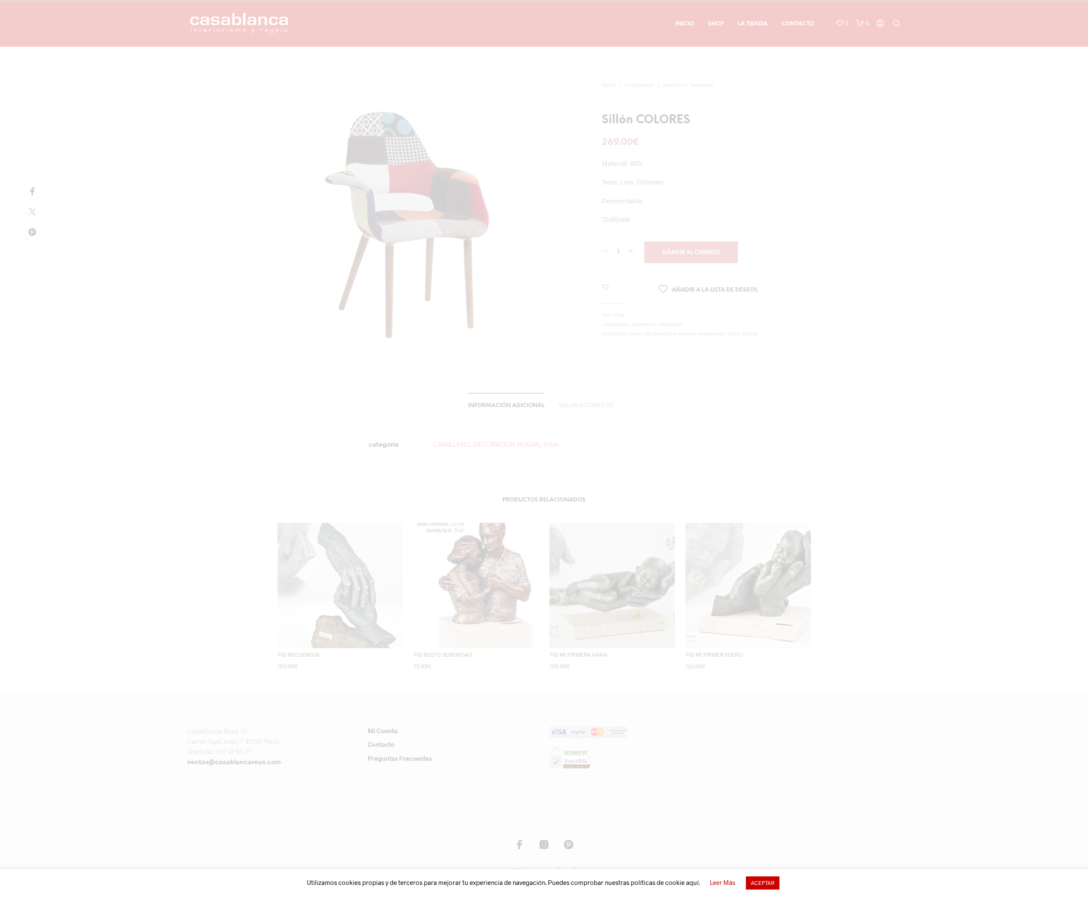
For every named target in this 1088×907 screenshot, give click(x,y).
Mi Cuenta (382, 730)
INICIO (684, 24)
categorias (639, 85)
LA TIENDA (753, 24)
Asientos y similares (688, 85)
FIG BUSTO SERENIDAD (443, 654)
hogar (686, 334)
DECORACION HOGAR (506, 444)
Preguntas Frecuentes (400, 758)
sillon (749, 334)
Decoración (660, 334)
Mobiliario (711, 334)
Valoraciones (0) (586, 405)
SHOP (716, 24)
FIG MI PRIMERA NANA (578, 654)
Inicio (609, 85)
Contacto (381, 744)
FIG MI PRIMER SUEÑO (714, 654)
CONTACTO (798, 24)
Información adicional (506, 405)
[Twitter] (32, 211)
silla (734, 334)
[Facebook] (32, 191)
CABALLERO (451, 444)
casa (635, 334)
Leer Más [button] (722, 882)
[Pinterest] (32, 232)
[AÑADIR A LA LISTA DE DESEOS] (348, 642)
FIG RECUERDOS (299, 654)
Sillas (551, 444)
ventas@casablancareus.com (234, 761)
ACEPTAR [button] (762, 882)
